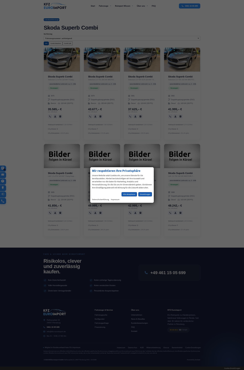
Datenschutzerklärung (100, 199)
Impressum (115, 199)
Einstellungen (145, 194)
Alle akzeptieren (129, 194)
